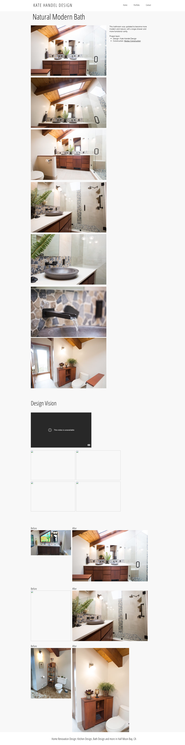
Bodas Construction (132, 41)
